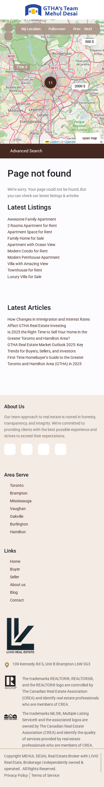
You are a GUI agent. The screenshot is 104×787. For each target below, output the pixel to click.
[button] (52, 83)
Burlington (19, 524)
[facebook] (10, 449)
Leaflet (54, 141)
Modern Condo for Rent (27, 251)
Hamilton (18, 532)
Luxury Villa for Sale (24, 276)
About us (18, 584)
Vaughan (18, 508)
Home (15, 561)
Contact (17, 600)
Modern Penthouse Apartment (33, 257)
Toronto (17, 485)
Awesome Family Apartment (31, 219)
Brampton (18, 493)
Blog (14, 592)
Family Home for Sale (25, 238)
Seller (14, 577)
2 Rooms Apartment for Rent (32, 225)
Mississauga (21, 501)
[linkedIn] (43, 449)
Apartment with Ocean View (31, 244)
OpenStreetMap (75, 141)
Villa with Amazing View (27, 264)
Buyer (15, 569)
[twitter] (26, 449)
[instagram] (60, 449)
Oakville (16, 516)
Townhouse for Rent (24, 270)
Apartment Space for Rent (29, 232)
